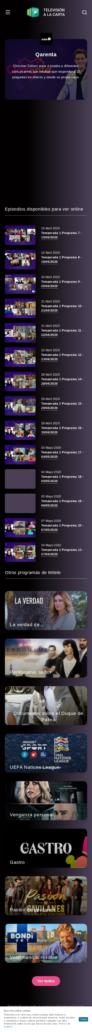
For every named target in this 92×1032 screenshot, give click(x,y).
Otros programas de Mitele (33, 572)
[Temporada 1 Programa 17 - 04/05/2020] (20, 454)
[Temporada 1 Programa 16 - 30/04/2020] (20, 430)
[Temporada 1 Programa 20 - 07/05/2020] (20, 527)
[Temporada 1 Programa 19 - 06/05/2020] (20, 503)
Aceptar (83, 1019)
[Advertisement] (46, 152)
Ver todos (46, 981)
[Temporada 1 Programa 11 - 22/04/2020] (20, 332)
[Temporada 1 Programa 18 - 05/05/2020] (20, 479)
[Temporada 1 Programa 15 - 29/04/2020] (20, 406)
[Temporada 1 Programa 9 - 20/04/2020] (20, 284)
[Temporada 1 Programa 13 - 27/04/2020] (20, 552)
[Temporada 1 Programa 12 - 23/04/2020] (20, 357)
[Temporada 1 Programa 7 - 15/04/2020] (20, 235)
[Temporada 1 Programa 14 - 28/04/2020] (20, 381)
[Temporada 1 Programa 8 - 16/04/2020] (20, 259)
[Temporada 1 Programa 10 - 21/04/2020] (20, 308)
